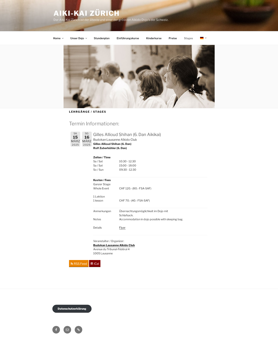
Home (57, 38)
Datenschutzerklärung (72, 308)
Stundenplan (101, 38)
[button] (78, 330)
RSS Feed (80, 264)
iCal (96, 264)
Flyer (122, 227)
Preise (173, 38)
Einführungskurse (128, 38)
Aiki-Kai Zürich (87, 13)
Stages (188, 38)
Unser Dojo (77, 38)
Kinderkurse (154, 38)
